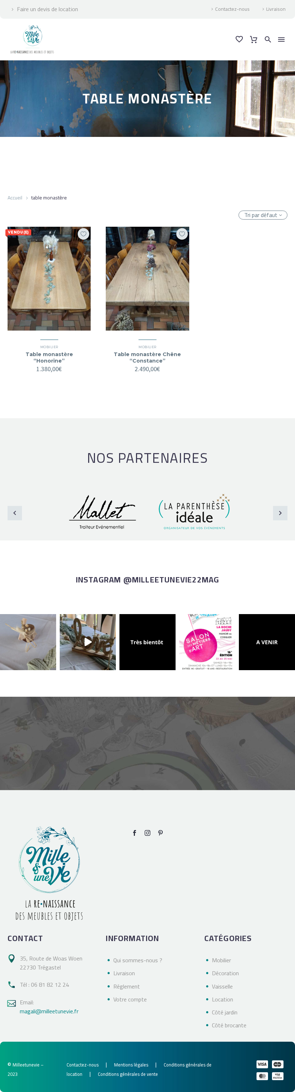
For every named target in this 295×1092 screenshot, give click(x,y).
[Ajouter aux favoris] (83, 234)
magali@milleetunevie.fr (49, 1011)
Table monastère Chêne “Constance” (147, 357)
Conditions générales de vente (128, 1074)
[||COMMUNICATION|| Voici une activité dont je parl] (88, 642)
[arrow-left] (15, 513)
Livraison (276, 9)
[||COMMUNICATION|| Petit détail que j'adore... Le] (28, 642)
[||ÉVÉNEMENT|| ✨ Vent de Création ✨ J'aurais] (207, 642)
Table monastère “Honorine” (49, 357)
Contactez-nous (232, 9)
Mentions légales (131, 1064)
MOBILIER (49, 347)
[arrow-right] (280, 513)
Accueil (15, 197)
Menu (281, 39)
